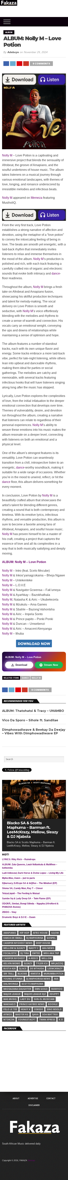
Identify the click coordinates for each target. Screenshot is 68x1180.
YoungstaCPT (27, 1019)
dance (56, 273)
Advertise (33, 1098)
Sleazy (28, 963)
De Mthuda (37, 968)
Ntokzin (8, 1019)
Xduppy (54, 994)
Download (21, 664)
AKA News (48, 948)
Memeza (36, 197)
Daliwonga (10, 983)
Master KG (21, 1014)
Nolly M (7, 155)
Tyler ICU (42, 963)
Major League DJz (35, 994)
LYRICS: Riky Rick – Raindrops (19, 859)
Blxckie (22, 973)
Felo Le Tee (10, 1009)
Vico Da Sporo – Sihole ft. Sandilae (30, 720)
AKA (56, 978)
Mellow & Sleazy (14, 948)
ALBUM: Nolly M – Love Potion (24, 562)
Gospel (51, 938)
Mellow (47, 958)
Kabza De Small (13, 938)
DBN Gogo (41, 989)
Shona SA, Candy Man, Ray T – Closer (22, 888)
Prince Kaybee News (31, 1004)
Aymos (7, 1014)
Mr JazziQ (57, 963)
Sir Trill (8, 973)
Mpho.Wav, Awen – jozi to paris (18, 878)
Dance (25, 678)
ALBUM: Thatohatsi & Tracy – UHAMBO (33, 711)
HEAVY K (25, 1009)
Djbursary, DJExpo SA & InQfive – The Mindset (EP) (29, 883)
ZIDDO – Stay (9, 912)
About (16, 1098)
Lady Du (25, 999)
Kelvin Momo (11, 963)
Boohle (53, 1004)
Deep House (43, 943)
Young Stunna (12, 978)
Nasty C (34, 948)
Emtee (36, 953)
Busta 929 (9, 968)
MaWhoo (57, 989)
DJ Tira (24, 953)
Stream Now (51, 664)
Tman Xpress (47, 1019)
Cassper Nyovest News (17, 943)
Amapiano (9, 932)
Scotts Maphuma (32, 983)
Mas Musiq (10, 999)
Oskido (38, 1009)
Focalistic (10, 953)
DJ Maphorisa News (38, 978)
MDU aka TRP (51, 953)
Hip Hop (24, 932)
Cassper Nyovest (14, 958)
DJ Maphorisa (34, 938)
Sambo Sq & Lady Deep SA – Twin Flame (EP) (26, 898)
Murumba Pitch (53, 973)
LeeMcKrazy (55, 968)
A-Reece (33, 958)
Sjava (35, 1014)
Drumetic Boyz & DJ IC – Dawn (18, 917)
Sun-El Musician (44, 999)
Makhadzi (9, 1004)
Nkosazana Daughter (17, 989)
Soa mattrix (50, 1014)
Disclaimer (34, 1105)
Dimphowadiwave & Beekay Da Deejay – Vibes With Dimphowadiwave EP (33, 731)
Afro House (40, 932)
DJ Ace (22, 968)
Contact (51, 1098)
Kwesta (35, 973)
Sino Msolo (54, 1009)
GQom (55, 932)
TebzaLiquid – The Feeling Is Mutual (21, 893)
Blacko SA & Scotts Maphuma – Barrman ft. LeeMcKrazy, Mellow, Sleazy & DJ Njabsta (32, 830)
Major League (12, 994)
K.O (61, 1019)
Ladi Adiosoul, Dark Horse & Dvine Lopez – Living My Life (32, 873)
